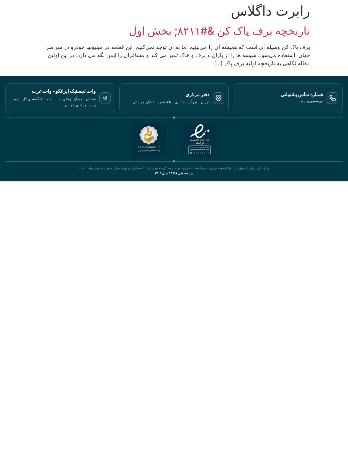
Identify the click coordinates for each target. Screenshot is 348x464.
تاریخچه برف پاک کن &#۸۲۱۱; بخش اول (219, 30)
